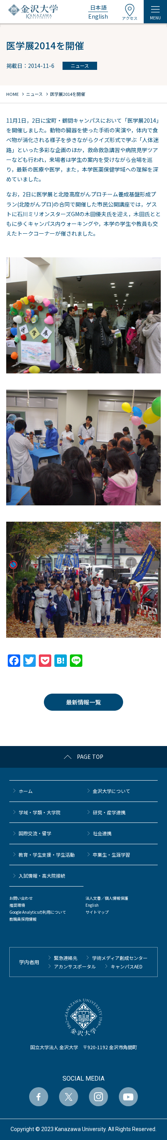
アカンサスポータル (75, 966)
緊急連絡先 (65, 957)
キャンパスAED (127, 966)
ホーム (26, 791)
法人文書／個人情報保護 (106, 898)
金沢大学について (111, 791)
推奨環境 (17, 905)
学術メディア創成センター (120, 957)
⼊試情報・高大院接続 (42, 875)
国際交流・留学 (35, 833)
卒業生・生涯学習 (111, 854)
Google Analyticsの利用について (37, 912)
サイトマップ (97, 912)
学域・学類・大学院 (40, 812)
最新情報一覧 (83, 702)
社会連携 (102, 833)
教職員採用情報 (23, 919)
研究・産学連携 (109, 812)
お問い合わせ (21, 898)
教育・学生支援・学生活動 (47, 854)
